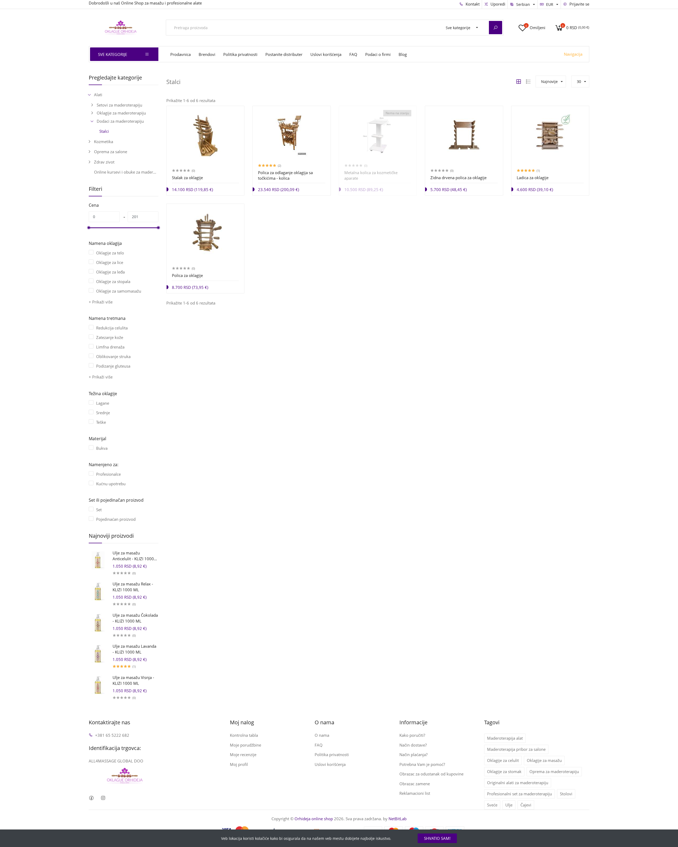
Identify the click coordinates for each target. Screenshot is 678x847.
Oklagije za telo (110, 252)
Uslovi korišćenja (325, 54)
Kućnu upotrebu (111, 483)
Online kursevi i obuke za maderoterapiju (126, 172)
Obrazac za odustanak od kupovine (431, 774)
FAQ (353, 54)
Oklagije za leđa (110, 272)
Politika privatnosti (240, 54)
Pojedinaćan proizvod (116, 519)
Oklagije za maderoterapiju (121, 113)
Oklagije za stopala (113, 281)
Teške (101, 422)
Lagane (102, 403)
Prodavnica (180, 54)
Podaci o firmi (378, 54)
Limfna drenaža (110, 347)
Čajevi (525, 805)
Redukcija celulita (112, 327)
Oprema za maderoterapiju (554, 771)
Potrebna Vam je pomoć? (422, 764)
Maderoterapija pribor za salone (516, 749)
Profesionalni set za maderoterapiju (519, 793)
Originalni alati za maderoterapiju (517, 782)
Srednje (103, 412)
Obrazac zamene (414, 783)
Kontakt (472, 4)
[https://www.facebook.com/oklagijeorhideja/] (91, 798)
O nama (322, 735)
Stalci (104, 131)
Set (99, 509)
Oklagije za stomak (504, 771)
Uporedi (497, 4)
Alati (98, 94)
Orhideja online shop (314, 818)
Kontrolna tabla (244, 735)
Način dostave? (413, 745)
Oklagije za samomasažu (118, 291)
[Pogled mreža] (518, 81)
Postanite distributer (283, 54)
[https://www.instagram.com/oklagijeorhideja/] (103, 798)
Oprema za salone (110, 151)
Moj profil (239, 764)
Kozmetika (103, 141)
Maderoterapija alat (505, 738)
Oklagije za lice (109, 262)
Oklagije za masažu (544, 760)
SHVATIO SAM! (437, 838)
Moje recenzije (243, 754)
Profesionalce (108, 474)
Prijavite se (578, 4)
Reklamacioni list (414, 793)
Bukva (102, 448)
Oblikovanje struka (113, 356)
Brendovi (207, 54)
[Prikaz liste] (528, 81)
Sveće (492, 805)
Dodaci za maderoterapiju (120, 121)
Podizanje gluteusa (113, 366)
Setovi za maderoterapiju (119, 105)
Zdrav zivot (104, 162)
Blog (403, 54)
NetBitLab (398, 818)
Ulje (508, 805)
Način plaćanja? (413, 754)
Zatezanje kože (109, 337)
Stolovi (566, 793)
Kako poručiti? (412, 735)
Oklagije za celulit (503, 760)
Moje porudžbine (245, 745)
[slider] (89, 228)
